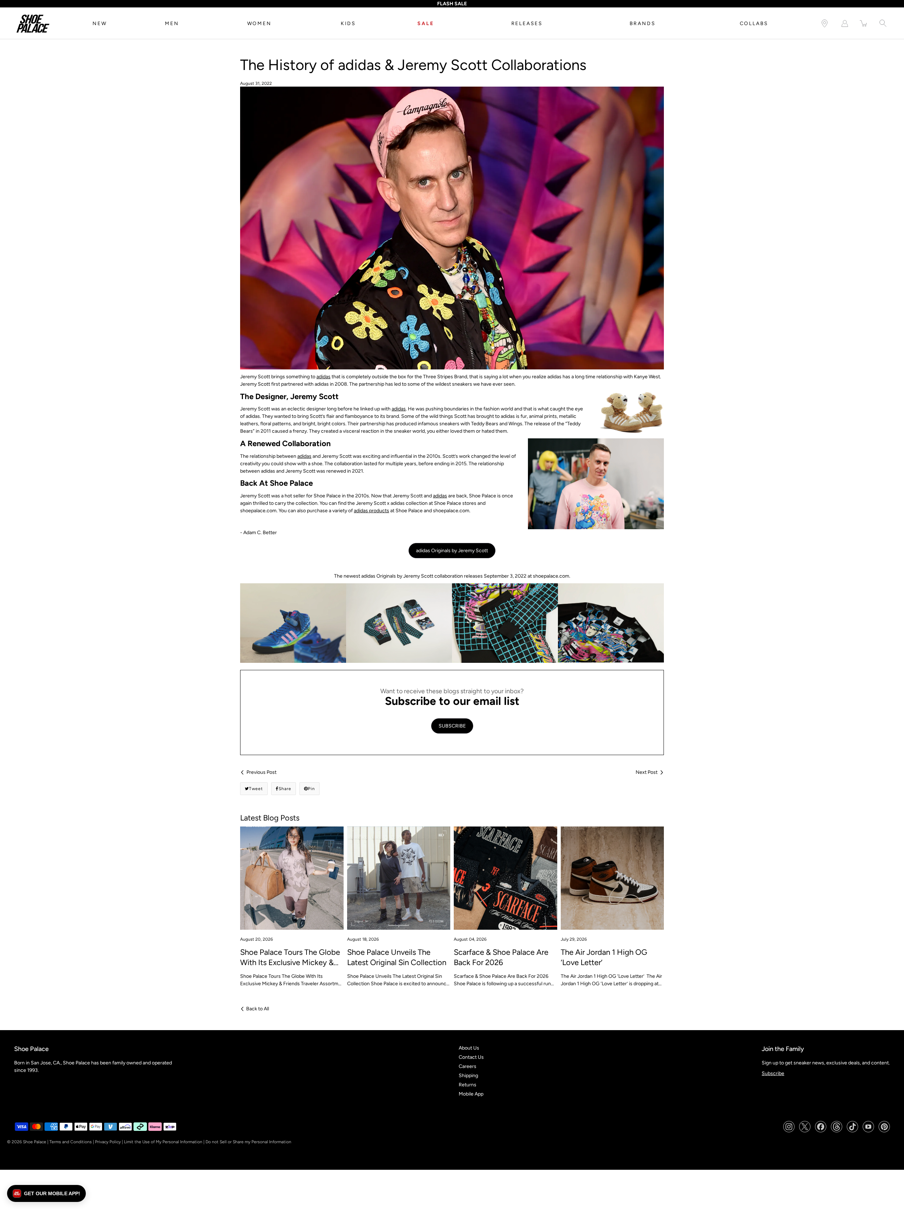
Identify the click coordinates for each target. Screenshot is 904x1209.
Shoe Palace (34, 1141)
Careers (467, 1066)
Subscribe (773, 1073)
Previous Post (261, 772)
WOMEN (259, 24)
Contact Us (471, 1057)
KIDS (348, 24)
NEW (100, 24)
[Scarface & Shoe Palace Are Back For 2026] (505, 878)
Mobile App (471, 1094)
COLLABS (754, 24)
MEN (172, 24)
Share (285, 788)
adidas (323, 377)
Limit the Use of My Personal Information (163, 1141)
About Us (469, 1048)
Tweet (256, 788)
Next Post (647, 772)
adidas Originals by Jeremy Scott (452, 551)
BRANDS (643, 24)
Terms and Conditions (70, 1141)
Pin (311, 788)
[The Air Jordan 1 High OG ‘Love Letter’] (612, 878)
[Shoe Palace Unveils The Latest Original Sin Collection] (399, 878)
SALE (425, 24)
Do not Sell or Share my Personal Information (248, 1141)
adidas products (371, 511)
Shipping (468, 1076)
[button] (46, 1193)
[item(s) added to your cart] (863, 23)
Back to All (257, 1009)
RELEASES (527, 24)
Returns (467, 1085)
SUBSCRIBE (452, 726)
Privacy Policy (108, 1141)
